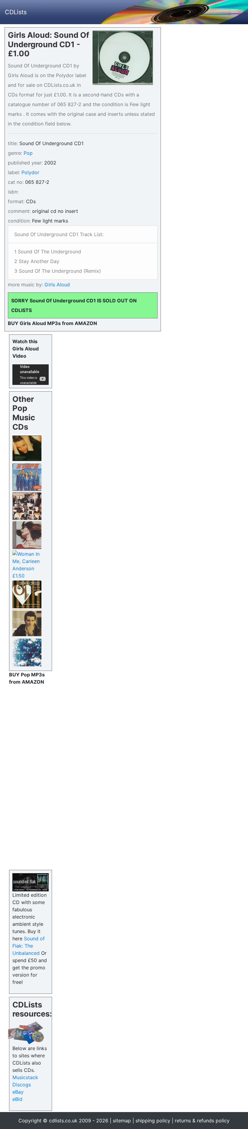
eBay (18, 1092)
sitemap (122, 1121)
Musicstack (25, 1077)
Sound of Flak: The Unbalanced (28, 945)
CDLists (16, 12)
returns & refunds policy (202, 1121)
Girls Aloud (56, 284)
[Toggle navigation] (234, 12)
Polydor (30, 172)
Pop (28, 153)
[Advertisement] (30, 776)
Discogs (21, 1085)
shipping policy (152, 1121)
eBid (17, 1099)
